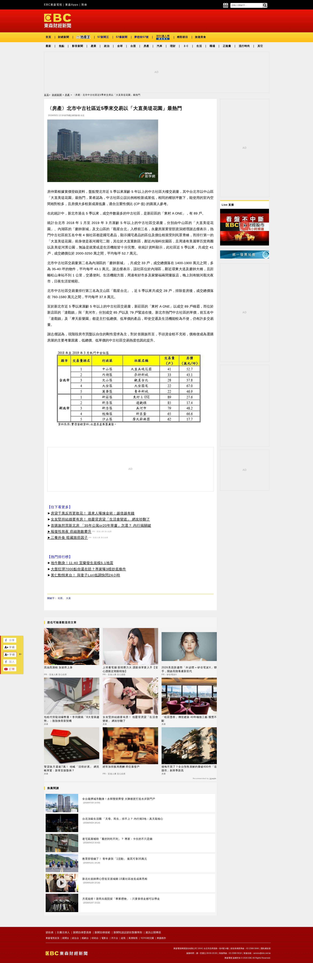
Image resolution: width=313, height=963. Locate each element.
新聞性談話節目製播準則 (127, 932)
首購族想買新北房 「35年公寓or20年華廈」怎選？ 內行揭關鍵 (101, 525)
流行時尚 (244, 46)
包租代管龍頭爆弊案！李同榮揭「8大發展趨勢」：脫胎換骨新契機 (71, 719)
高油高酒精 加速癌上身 (58, 667)
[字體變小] (10, 656)
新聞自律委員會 (82, 932)
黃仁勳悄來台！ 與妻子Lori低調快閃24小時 (85, 575)
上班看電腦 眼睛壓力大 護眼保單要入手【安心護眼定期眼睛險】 (130, 669)
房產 (146, 46)
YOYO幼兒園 (147, 938)
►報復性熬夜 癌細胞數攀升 (69, 531)
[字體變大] (9, 648)
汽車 (159, 46)
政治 (107, 46)
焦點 (61, 46)
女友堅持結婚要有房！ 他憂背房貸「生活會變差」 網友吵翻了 (100, 519)
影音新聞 (77, 46)
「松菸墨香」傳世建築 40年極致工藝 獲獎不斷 (189, 719)
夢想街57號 (141, 37)
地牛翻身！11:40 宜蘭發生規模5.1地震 (82, 563)
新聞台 (65, 938)
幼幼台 (95, 938)
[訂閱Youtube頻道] (9, 670)
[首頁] (57, 20)
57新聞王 (103, 37)
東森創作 (161, 938)
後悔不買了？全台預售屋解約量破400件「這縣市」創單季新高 (189, 768)
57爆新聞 (121, 37)
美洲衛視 (133, 938)
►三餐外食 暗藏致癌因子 (67, 537)
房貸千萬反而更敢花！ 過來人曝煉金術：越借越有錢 (92, 513)
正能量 (227, 46)
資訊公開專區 (153, 932)
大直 (68, 598)
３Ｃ (186, 46)
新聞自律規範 (102, 932)
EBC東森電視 (53, 4)
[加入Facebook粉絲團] (9, 663)
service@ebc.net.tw (262, 953)
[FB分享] (9, 641)
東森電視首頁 (52, 938)
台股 (133, 46)
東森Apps (71, 4)
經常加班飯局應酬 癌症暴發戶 (121, 766)
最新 (48, 46)
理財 (173, 46)
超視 (123, 938)
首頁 (48, 37)
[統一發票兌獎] (244, 257)
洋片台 (114, 938)
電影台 (104, 938)
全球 (120, 46)
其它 (260, 46)
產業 (93, 46)
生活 (199, 46)
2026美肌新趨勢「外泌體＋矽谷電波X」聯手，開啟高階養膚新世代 (189, 669)
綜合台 (75, 938)
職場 (212, 46)
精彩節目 (182, 37)
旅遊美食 (200, 37)
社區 (60, 598)
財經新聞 (63, 37)
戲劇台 (85, 938)
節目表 (49, 932)
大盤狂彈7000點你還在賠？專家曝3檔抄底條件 (88, 569)
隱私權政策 (266, 948)
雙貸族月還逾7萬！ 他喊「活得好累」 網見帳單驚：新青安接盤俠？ (71, 768)
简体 (84, 4)
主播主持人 (63, 932)
